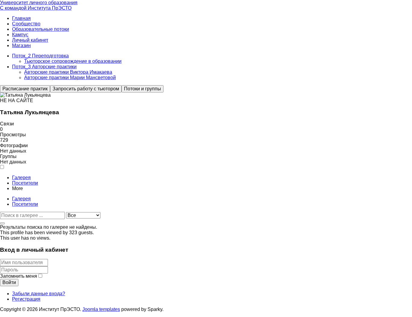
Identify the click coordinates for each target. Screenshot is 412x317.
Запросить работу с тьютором (85, 88)
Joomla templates (101, 309)
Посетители (25, 183)
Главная (21, 18)
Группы (8, 156)
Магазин (21, 45)
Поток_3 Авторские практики (44, 66)
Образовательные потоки (40, 29)
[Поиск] (2, 223)
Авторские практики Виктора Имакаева (68, 72)
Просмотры (13, 134)
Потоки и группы (142, 88)
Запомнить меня (18, 276)
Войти (9, 282)
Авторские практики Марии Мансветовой (70, 77)
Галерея (21, 177)
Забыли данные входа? (38, 293)
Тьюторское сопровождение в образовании (73, 61)
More (17, 188)
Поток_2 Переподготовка (40, 55)
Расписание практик (25, 88)
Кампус (20, 34)
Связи (7, 123)
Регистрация (26, 299)
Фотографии (14, 145)
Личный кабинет (30, 40)
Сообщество (26, 23)
